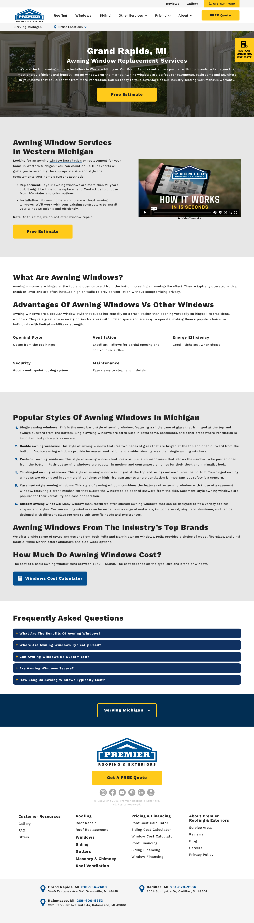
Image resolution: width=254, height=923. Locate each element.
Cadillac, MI (157, 887)
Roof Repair (86, 823)
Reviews (172, 3)
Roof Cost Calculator (149, 823)
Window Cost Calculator (152, 836)
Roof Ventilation (92, 866)
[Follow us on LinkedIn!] (141, 792)
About (183, 15)
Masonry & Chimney (96, 858)
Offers (23, 837)
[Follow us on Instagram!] (103, 792)
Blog (193, 841)
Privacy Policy (201, 854)
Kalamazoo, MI (61, 901)
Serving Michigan (28, 27)
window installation (66, 160)
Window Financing (147, 857)
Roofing (60, 15)
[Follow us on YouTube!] (122, 792)
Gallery (192, 3)
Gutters (83, 851)
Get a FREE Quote (127, 777)
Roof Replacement (92, 830)
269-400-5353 (90, 901)
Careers (195, 848)
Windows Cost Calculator (54, 578)
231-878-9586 (183, 887)
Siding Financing (145, 850)
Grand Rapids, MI (63, 887)
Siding (105, 15)
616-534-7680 (224, 3)
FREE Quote (220, 15)
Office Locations (70, 27)
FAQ (21, 830)
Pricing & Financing (151, 816)
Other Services (131, 15)
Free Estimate (127, 94)
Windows (83, 15)
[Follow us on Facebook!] (112, 792)
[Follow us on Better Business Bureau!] (151, 792)
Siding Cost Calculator (151, 830)
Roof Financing (144, 843)
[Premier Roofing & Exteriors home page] (29, 15)
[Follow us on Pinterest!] (132, 792)
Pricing (160, 15)
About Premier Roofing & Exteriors (209, 818)
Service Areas (201, 827)
